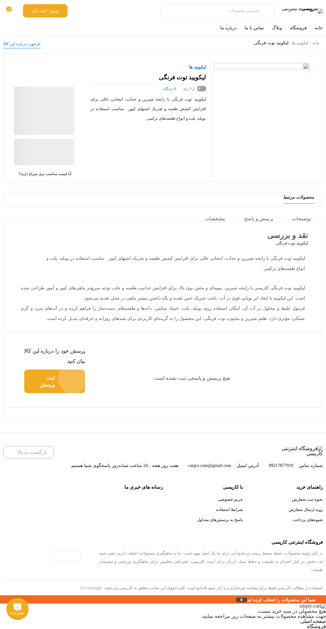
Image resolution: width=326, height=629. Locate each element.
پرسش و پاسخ (258, 218)
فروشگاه (316, 626)
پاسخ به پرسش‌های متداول (220, 519)
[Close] (1, 599)
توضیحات (301, 218)
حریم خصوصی (230, 499)
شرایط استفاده (229, 509)
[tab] (306, 218)
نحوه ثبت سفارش (307, 499)
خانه (316, 42)
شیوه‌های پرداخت (308, 519)
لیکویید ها (300, 42)
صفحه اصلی (313, 621)
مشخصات (215, 218)
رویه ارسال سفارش (306, 509)
